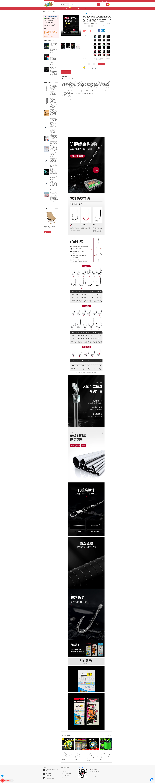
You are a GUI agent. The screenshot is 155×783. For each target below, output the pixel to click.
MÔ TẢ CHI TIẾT (66, 72)
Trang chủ (47, 8)
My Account (85, 1)
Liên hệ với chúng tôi (65, 777)
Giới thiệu (64, 769)
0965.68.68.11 (48, 773)
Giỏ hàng (101, 1)
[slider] (85, 25)
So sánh (96, 1)
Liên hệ (94, 8)
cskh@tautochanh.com (50, 778)
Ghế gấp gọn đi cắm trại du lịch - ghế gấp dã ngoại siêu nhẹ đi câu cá (50, 227)
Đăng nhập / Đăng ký (108, 1)
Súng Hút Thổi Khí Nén (96, 773)
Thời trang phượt (57, 8)
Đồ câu (49, 11)
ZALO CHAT (81, 767)
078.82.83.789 (48, 775)
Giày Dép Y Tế (94, 769)
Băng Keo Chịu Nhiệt (95, 775)
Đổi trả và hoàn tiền (65, 775)
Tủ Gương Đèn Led (95, 776)
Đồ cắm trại (68, 8)
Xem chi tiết (47, 232)
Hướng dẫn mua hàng (66, 771)
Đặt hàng (102, 63)
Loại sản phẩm (64, 4)
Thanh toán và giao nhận (66, 773)
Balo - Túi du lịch (78, 8)
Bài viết (88, 8)
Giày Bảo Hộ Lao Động (96, 771)
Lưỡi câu (53, 11)
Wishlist (91, 1)
